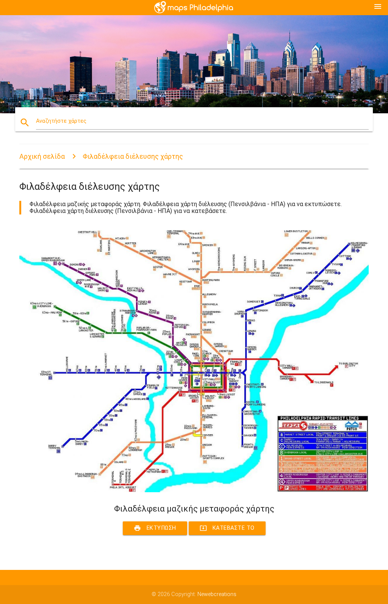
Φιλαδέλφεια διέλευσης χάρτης (133, 156)
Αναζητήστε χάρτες (61, 121)
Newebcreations (216, 594)
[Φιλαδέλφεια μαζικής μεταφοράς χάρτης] (194, 490)
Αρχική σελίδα (42, 156)
